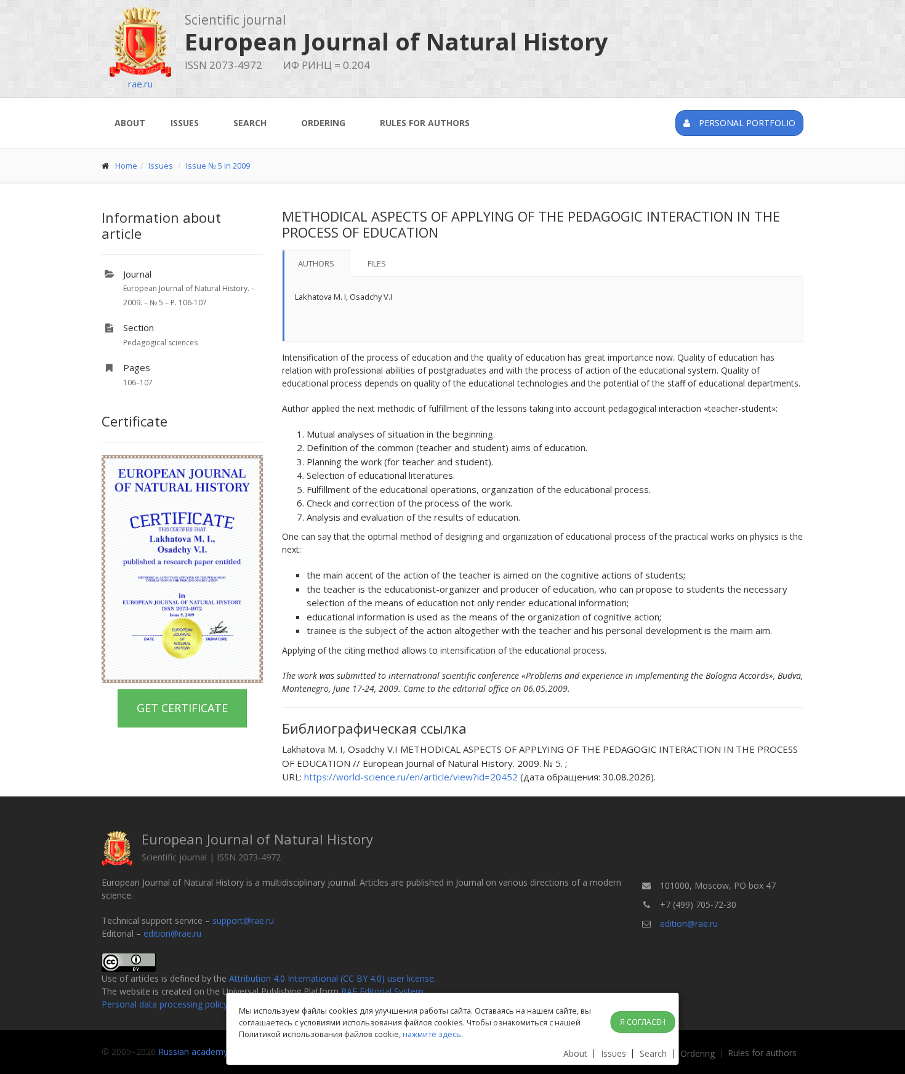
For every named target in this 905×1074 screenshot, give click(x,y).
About (130, 123)
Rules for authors (425, 123)
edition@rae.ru (172, 933)
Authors (316, 263)
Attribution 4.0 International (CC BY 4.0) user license (331, 978)
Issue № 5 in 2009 (218, 165)
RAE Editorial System (382, 991)
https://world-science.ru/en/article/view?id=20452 (411, 777)
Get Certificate (182, 707)
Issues (185, 123)
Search (250, 123)
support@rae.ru (243, 920)
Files (377, 263)
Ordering (323, 123)
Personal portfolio (745, 123)
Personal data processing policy (165, 1004)
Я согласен (643, 1022)
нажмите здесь (432, 1034)
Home (126, 165)
